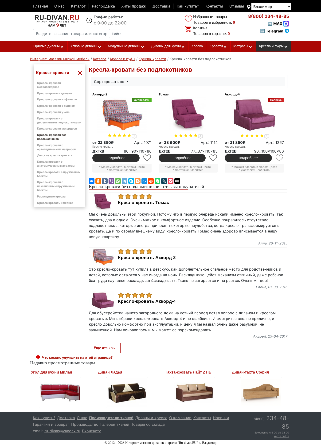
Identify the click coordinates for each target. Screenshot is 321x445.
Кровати (216, 46)
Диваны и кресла (151, 417)
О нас (59, 6)
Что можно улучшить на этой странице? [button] (77, 357)
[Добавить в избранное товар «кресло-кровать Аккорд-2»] (147, 157)
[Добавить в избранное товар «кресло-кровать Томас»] (213, 157)
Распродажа (103, 6)
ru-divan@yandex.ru (62, 431)
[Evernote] (157, 181)
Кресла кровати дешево (54, 93)
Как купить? (188, 6)
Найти (116, 34)
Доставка (161, 6)
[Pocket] (170, 181)
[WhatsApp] (118, 181)
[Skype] (131, 181)
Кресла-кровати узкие (53, 112)
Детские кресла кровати (54, 155)
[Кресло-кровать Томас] (188, 115)
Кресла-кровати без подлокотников (51, 137)
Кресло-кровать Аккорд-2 (147, 257)
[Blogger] (138, 181)
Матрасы (240, 46)
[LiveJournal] (164, 181)
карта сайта (281, 436)
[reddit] (151, 181)
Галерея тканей (114, 424)
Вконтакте (91, 431)
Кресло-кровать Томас (143, 202)
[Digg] (177, 181)
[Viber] (111, 181)
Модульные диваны (124, 46)
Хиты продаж (133, 6)
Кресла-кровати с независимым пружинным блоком (55, 186)
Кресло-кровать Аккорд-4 (147, 301)
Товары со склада (148, 424)
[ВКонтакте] (91, 181)
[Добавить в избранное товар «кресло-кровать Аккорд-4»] (280, 157)
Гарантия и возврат (51, 424)
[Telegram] (124, 181)
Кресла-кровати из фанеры (57, 99)
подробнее (115, 158)
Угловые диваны (83, 46)
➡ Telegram (271, 31)
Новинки (221, 417)
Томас (164, 94)
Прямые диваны (46, 46)
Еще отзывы (105, 348)
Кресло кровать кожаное (55, 203)
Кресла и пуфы (271, 46)
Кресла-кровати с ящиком (56, 105)
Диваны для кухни (166, 46)
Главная (40, 6)
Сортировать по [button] (109, 81)
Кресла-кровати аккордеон (57, 128)
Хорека (197, 46)
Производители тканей (111, 417)
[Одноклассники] (98, 181)
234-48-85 (268, 16)
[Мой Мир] (144, 181)
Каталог (78, 6)
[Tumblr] (105, 181)
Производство (84, 424)
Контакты (214, 6)
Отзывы (236, 6)
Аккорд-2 (99, 94)
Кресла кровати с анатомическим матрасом (55, 163)
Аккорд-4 (232, 94)
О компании (180, 417)
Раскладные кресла (51, 196)
